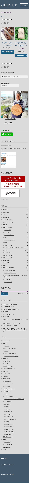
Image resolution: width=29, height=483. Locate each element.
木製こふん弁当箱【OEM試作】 (10, 326)
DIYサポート (5, 341)
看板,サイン (9, 429)
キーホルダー (7, 252)
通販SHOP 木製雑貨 (7, 227)
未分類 (4, 449)
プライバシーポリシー (7, 465)
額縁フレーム (9, 434)
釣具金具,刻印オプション (10, 273)
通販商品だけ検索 (5, 83)
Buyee (2, 150)
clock (7, 409)
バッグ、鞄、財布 (10, 419)
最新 (4, 265)
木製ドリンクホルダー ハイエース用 (11, 323)
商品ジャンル (7, 444)
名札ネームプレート (9, 235)
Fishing (4, 358)
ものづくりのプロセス (8, 389)
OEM (5, 394)
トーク (6, 351)
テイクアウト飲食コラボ (10, 348)
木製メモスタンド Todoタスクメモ (11, 309)
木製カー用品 (7, 230)
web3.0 (4, 371)
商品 (4, 439)
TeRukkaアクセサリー (8, 220)
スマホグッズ (6, 217)
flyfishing (6, 361)
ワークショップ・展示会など (11, 356)
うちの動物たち (8, 384)
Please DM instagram (6, 145)
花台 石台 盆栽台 (10, 432)
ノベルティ (8, 416)
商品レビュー (6, 447)
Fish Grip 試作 (6, 316)
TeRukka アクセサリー (8, 368)
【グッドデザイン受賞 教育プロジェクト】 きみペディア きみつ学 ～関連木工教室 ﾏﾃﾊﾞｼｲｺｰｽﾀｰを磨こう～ (15, 330)
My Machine (7, 381)
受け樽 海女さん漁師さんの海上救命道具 (14, 399)
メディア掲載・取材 (9, 353)
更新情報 (6, 386)
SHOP (6, 12)
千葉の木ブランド (7, 437)
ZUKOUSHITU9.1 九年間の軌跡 (10, 304)
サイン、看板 (6, 260)
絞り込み (5, 294)
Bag (5, 237)
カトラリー (5, 373)
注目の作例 (7, 401)
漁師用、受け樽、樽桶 (9, 270)
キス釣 (6, 363)
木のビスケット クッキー (9, 314)
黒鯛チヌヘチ (7, 366)
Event (4, 343)
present (6, 346)
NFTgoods (5, 214)
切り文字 (6, 262)
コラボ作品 (5, 376)
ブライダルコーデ (8, 396)
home (2, 12)
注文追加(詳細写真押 (7, 52)
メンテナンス (6, 212)
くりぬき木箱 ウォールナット (10, 306)
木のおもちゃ (9, 424)
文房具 (6, 250)
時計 (5, 242)
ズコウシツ (5, 378)
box (7, 406)
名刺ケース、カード (9, 255)
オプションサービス (7, 257)
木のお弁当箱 (9, 426)
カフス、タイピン (8, 222)
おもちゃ (6, 232)
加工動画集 (5, 311)
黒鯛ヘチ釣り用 (8, 282)
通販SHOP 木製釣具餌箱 (8, 268)
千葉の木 (5, 225)
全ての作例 (5, 391)
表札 (10, 12)
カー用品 (8, 411)
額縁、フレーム (8, 245)
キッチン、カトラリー (9, 240)
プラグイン (5, 209)
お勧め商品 (7, 442)
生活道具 (6, 404)
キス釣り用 (7, 279)
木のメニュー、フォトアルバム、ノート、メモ (15, 247)
